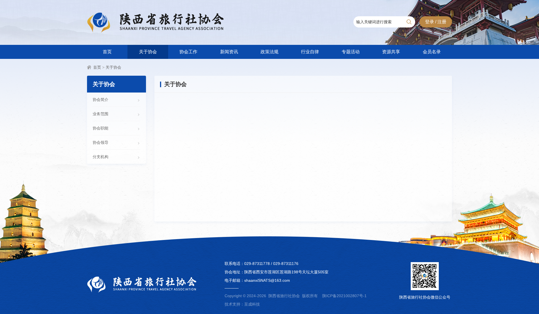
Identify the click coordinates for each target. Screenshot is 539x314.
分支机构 (100, 156)
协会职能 (100, 128)
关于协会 (148, 51)
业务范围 (100, 114)
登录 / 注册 (435, 21)
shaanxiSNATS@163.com (267, 280)
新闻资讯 (229, 51)
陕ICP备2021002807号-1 (344, 296)
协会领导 (100, 142)
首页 (107, 51)
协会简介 (100, 99)
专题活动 (351, 51)
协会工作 (188, 51)
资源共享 (391, 51)
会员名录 (432, 51)
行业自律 (310, 51)
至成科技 (252, 304)
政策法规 (269, 51)
